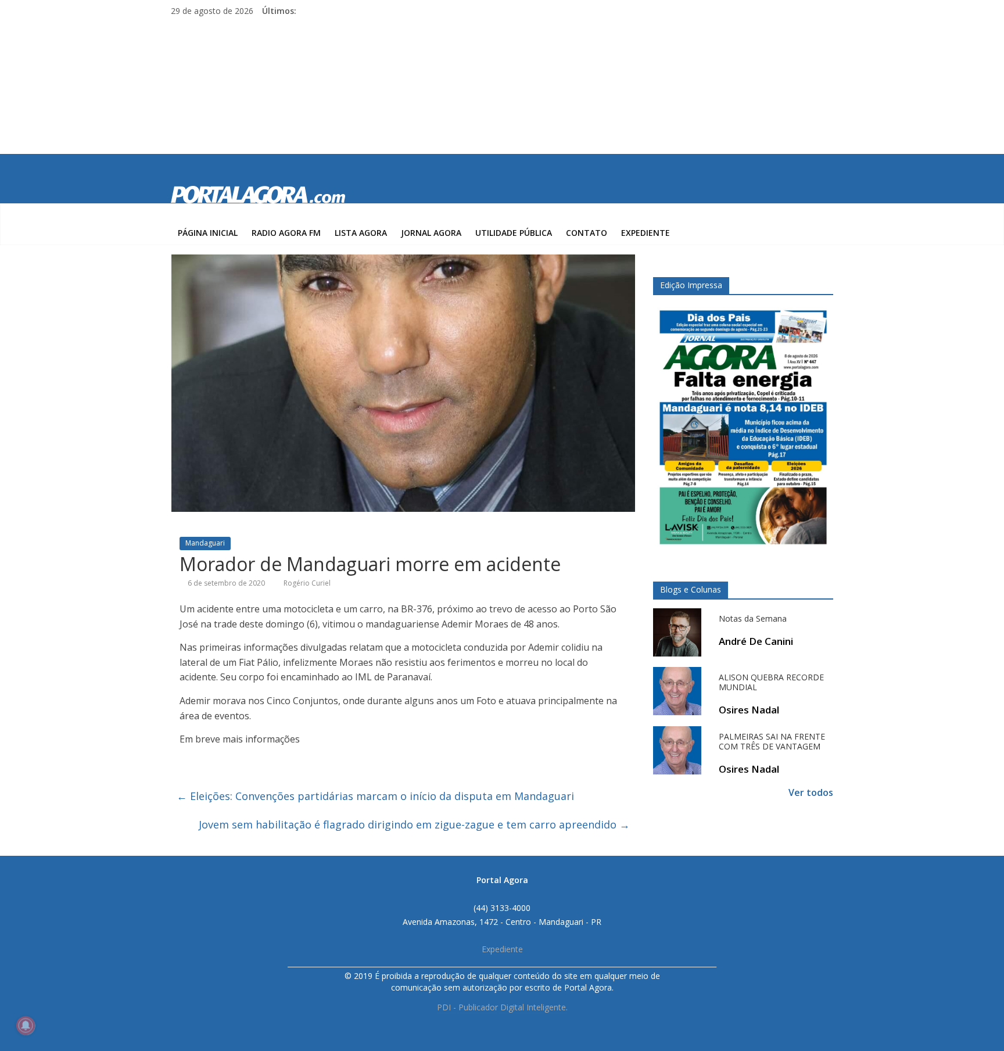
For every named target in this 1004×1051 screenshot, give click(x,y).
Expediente (645, 232)
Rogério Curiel (307, 583)
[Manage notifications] (25, 1025)
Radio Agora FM (286, 232)
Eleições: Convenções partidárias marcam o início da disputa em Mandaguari (375, 796)
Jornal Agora (431, 232)
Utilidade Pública (513, 232)
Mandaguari (205, 543)
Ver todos (810, 792)
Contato (586, 232)
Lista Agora (361, 232)
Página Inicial (208, 232)
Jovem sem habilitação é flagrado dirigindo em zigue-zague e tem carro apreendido (414, 824)
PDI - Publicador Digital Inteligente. (502, 1007)
